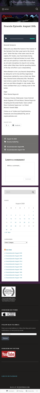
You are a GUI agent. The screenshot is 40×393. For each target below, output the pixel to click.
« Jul (5, 232)
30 (6, 229)
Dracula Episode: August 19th (14, 269)
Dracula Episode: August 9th (15, 146)
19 (20, 222)
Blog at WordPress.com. (20, 387)
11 (15, 219)
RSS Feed (9, 250)
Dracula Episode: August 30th (14, 253)
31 (11, 229)
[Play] (6, 38)
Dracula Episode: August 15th (14, 277)
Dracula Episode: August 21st (14, 264)
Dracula (9, 142)
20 (24, 222)
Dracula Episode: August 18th (14, 272)
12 (20, 219)
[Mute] (27, 38)
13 (24, 219)
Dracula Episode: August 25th (14, 256)
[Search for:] (20, 192)
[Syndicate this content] (5, 250)
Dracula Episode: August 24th (14, 258)
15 (33, 219)
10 (11, 219)
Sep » (9, 232)
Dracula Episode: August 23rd (14, 261)
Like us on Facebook (9, 376)
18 (15, 222)
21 (29, 222)
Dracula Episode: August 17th (14, 275)
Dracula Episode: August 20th (14, 267)
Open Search (36, 9)
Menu (7, 9)
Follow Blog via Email (10, 324)
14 (29, 219)
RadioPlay (15, 142)
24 (11, 226)
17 (11, 222)
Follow (5, 338)
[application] (20, 38)
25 (15, 226)
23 (6, 226)
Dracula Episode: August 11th (16, 149)
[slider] (32, 38)
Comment (28, 179)
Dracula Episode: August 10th (20, 26)
